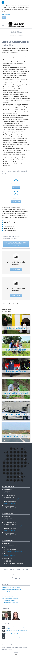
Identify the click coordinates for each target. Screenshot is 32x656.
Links (12, 647)
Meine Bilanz (16, 269)
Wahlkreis (8, 572)
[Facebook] (12, 578)
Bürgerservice (16, 574)
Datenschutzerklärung (20, 647)
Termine (12, 569)
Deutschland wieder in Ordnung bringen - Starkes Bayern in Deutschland (16, 244)
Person (18, 569)
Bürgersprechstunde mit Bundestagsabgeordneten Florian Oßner (17, 634)
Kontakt (10, 649)
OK (4, 17)
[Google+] (19, 578)
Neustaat (19, 572)
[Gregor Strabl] (6, 615)
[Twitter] (16, 578)
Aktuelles (6, 569)
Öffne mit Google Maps (9, 503)
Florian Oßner (12, 35)
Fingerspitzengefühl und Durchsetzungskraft (16, 630)
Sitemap (8, 647)
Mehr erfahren (6, 14)
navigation (3, 24)
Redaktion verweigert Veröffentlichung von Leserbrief (15, 627)
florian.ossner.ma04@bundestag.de (13, 526)
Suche (3, 647)
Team (25, 572)
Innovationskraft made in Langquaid (14, 637)
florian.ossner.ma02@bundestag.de (13, 551)
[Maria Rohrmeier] (15, 615)
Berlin (13, 572)
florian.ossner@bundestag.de (12, 499)
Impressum (4, 649)
